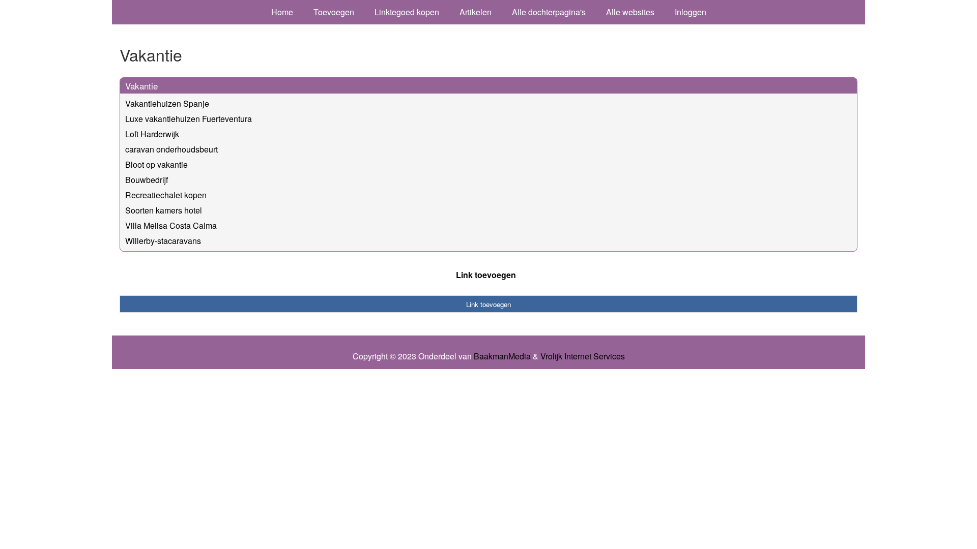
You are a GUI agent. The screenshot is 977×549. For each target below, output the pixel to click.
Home (282, 12)
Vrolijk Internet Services (582, 356)
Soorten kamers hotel (163, 210)
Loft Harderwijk (152, 134)
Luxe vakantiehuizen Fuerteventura (188, 119)
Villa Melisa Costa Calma (171, 225)
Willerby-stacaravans (163, 241)
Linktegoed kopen (407, 12)
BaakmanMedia (502, 356)
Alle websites (630, 12)
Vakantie (141, 85)
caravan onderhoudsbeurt (171, 149)
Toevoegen (333, 12)
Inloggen (690, 12)
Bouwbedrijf (146, 180)
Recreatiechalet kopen (166, 195)
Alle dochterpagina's (549, 12)
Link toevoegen (486, 275)
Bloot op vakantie (156, 164)
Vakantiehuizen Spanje (167, 103)
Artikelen (475, 12)
